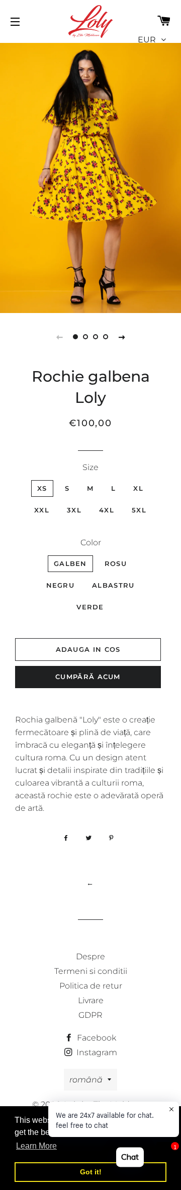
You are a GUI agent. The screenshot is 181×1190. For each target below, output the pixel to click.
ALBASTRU (113, 585)
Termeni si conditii (90, 971)
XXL (41, 510)
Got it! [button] (91, 1172)
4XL (106, 510)
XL (138, 488)
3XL (74, 510)
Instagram (95, 1052)
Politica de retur (90, 986)
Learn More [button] (36, 1146)
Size (90, 467)
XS (42, 488)
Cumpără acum (88, 676)
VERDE (90, 607)
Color (90, 542)
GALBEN (70, 563)
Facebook (95, 1038)
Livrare (91, 1000)
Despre (90, 956)
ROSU (116, 563)
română (86, 1079)
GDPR (90, 1015)
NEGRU (60, 585)
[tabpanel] (90, 176)
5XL (139, 510)
